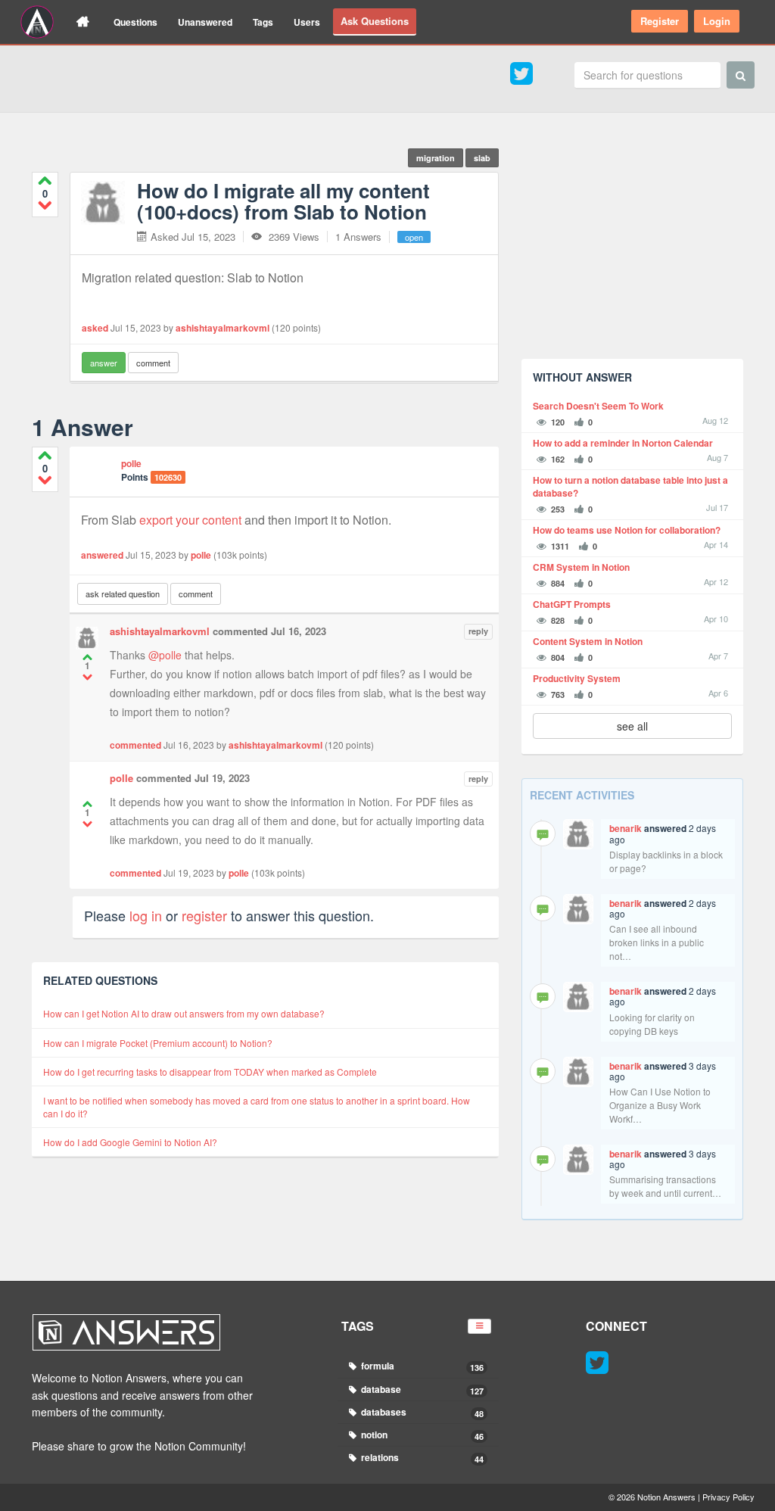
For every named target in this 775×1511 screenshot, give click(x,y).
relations (421, 1457)
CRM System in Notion (581, 567)
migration (435, 158)
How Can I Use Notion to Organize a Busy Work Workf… (660, 1105)
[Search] (741, 75)
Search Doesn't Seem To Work (598, 406)
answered (102, 555)
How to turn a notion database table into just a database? (630, 487)
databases (421, 1412)
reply (478, 631)
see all (632, 726)
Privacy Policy (728, 1497)
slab (482, 158)
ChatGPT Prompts (572, 604)
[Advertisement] (632, 252)
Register (659, 21)
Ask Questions (375, 21)
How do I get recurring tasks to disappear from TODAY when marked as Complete (210, 1071)
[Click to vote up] (45, 180)
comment (153, 363)
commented (135, 745)
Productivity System (577, 678)
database (421, 1389)
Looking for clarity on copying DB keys (652, 1024)
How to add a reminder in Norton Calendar (623, 443)
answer (103, 363)
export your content (190, 519)
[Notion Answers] (37, 22)
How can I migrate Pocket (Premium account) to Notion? (157, 1042)
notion (421, 1435)
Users (307, 22)
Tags (263, 22)
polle (131, 463)
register (204, 915)
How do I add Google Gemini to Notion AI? (130, 1142)
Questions (135, 22)
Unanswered (205, 22)
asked (95, 328)
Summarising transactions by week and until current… (665, 1186)
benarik (625, 828)
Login (716, 21)
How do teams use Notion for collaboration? (627, 530)
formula (421, 1366)
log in (145, 915)
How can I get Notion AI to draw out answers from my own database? (184, 1013)
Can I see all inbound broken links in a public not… (656, 942)
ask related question (123, 593)
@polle (165, 654)
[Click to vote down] (45, 205)
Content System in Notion (588, 641)
